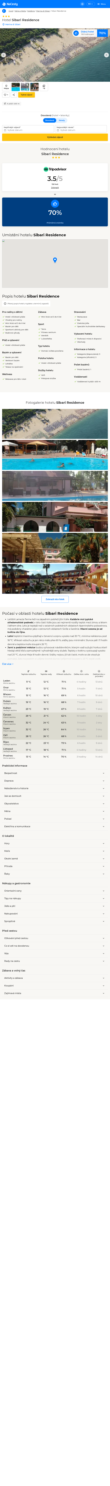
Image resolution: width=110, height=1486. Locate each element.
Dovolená (49, 120)
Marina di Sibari (43, 11)
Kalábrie (31, 11)
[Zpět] (4, 11)
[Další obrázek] (106, 55)
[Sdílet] (14, 94)
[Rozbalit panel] (103, 773)
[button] (55, 260)
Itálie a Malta (20, 11)
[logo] (10, 4)
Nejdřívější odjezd (12, 127)
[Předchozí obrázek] (3, 55)
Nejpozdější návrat (65, 127)
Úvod (11, 11)
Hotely (62, 120)
